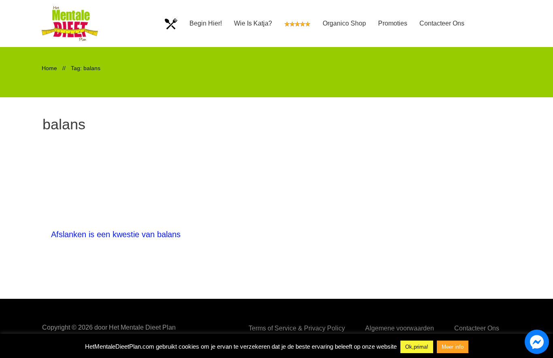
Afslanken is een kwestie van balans (116, 234)
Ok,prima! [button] (416, 347)
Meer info (453, 347)
